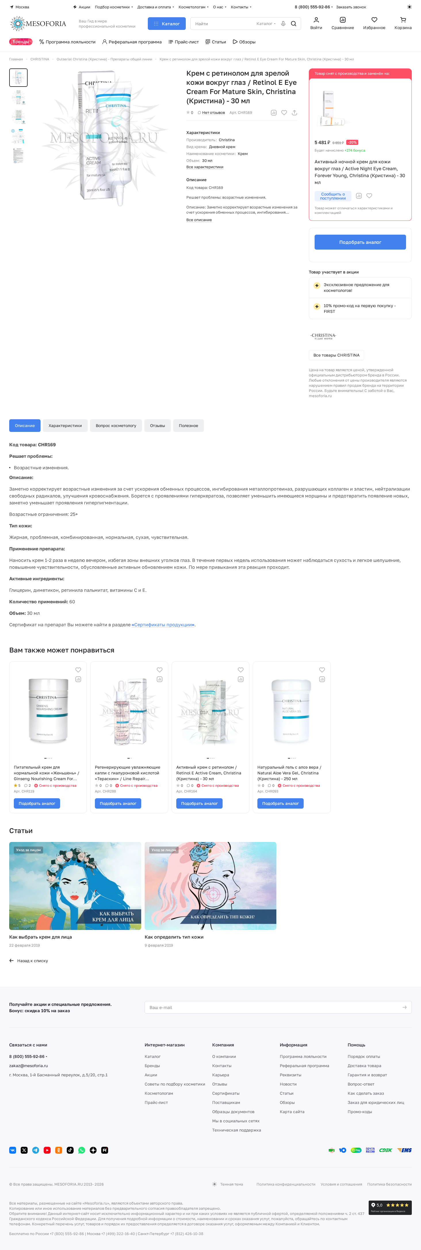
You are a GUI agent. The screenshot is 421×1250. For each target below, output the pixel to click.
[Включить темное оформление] (409, 7)
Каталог (152, 1056)
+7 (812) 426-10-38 (186, 1233)
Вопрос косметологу (116, 425)
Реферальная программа (304, 1065)
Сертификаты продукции (163, 624)
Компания (223, 1044)
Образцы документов (233, 1111)
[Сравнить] (274, 113)
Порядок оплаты (364, 1056)
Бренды (152, 1065)
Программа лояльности (303, 1056)
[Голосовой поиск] (283, 23)
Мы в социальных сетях (236, 1120)
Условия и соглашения (341, 1184)
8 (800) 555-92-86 (312, 6)
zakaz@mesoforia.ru (28, 1065)
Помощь (356, 1044)
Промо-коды (360, 1111)
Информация (293, 1044)
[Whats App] (81, 1150)
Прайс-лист (156, 1102)
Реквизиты (290, 1074)
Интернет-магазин (165, 1044)
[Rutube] (104, 1150)
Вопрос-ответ (361, 1083)
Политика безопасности (389, 1184)
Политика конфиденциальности (286, 1184)
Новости (288, 1083)
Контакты (221, 1065)
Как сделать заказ (366, 1093)
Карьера (220, 1074)
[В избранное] (284, 113)
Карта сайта (292, 1111)
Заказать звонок (351, 7)
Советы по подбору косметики (175, 1083)
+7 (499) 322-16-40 (118, 1233)
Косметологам (159, 1093)
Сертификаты (226, 1093)
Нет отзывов (213, 112)
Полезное (188, 425)
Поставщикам (226, 1102)
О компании (224, 1056)
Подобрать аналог (360, 242)
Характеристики (65, 425)
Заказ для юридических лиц (376, 1102)
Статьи (287, 1093)
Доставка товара (364, 1065)
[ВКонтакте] (12, 1150)
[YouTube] (47, 1150)
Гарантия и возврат (367, 1074)
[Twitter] (24, 1150)
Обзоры (287, 1102)
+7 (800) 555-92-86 (67, 1233)
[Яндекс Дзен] (93, 1150)
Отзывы (157, 425)
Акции (151, 1074)
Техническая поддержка (236, 1130)
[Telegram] (35, 1150)
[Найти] (293, 23)
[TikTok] (70, 1150)
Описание (25, 425)
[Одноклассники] (58, 1150)
